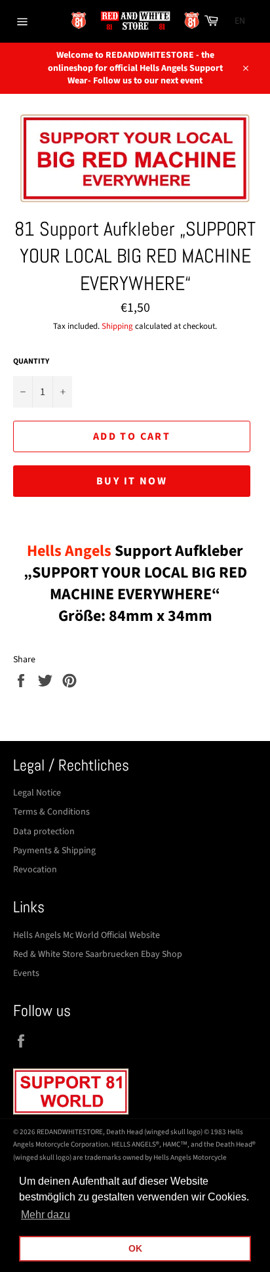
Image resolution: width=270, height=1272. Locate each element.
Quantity (31, 361)
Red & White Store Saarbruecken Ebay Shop (97, 954)
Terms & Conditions (51, 811)
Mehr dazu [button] (45, 1214)
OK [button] (135, 1248)
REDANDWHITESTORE (70, 1132)
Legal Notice (37, 792)
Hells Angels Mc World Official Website (86, 935)
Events (26, 973)
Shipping (117, 326)
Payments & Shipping (54, 850)
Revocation (35, 869)
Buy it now (131, 481)
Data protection (44, 831)
